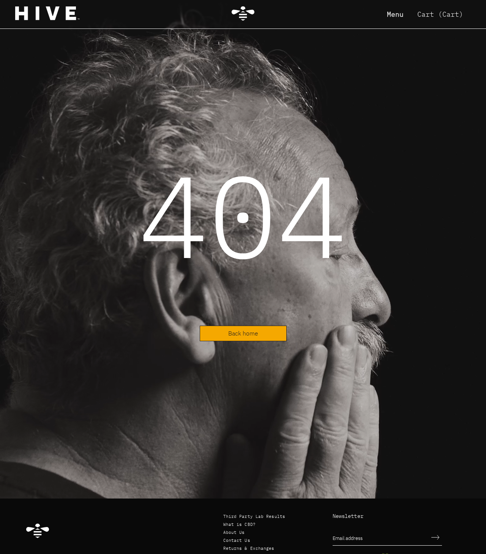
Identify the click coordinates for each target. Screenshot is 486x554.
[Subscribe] (435, 538)
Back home (243, 333)
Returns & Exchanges (249, 548)
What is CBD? (239, 524)
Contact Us (236, 540)
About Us (234, 532)
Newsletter (348, 516)
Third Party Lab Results (254, 516)
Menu (395, 14)
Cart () (440, 14)
